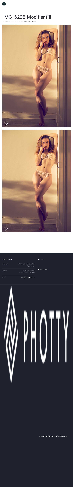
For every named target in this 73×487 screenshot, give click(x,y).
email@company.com (28, 277)
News (32, 4)
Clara (50, 4)
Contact (58, 4)
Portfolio (40, 4)
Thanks (67, 4)
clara (18, 21)
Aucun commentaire (30, 21)
